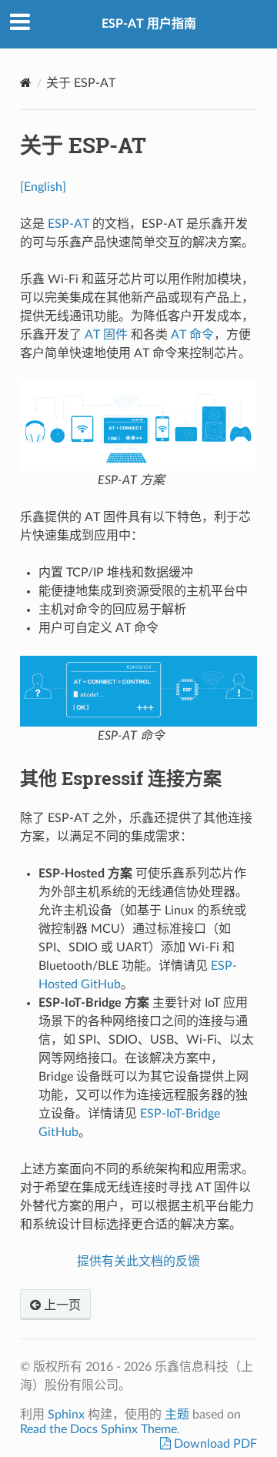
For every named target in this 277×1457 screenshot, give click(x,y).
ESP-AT (68, 224)
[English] (43, 187)
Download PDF (214, 1444)
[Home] (26, 82)
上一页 (61, 1305)
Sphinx (66, 1415)
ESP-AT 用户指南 (149, 24)
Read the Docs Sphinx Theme (98, 1429)
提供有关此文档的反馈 (138, 1261)
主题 (177, 1415)
